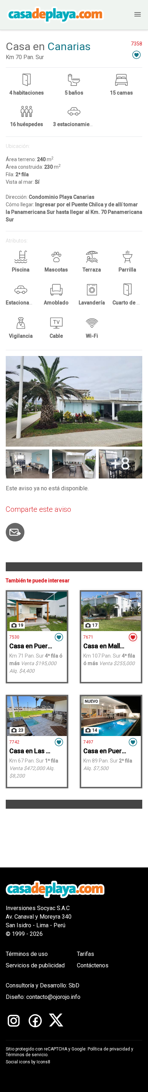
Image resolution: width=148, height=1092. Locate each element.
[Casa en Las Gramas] (37, 716)
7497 (88, 742)
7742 (14, 742)
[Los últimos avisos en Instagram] (14, 1021)
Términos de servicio (26, 1054)
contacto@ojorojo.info (53, 997)
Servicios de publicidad (35, 965)
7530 (14, 637)
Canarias (69, 46)
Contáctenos (92, 965)
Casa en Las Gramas (39, 751)
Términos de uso (27, 954)
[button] (136, 55)
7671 (88, 637)
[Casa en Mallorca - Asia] (111, 611)
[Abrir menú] (131, 15)
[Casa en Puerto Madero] (111, 716)
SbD (74, 985)
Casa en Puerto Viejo (39, 646)
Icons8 (43, 1061)
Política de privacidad (109, 1049)
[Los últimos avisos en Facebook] (35, 1021)
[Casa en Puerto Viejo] (37, 611)
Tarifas (85, 954)
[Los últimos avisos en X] (56, 1021)
